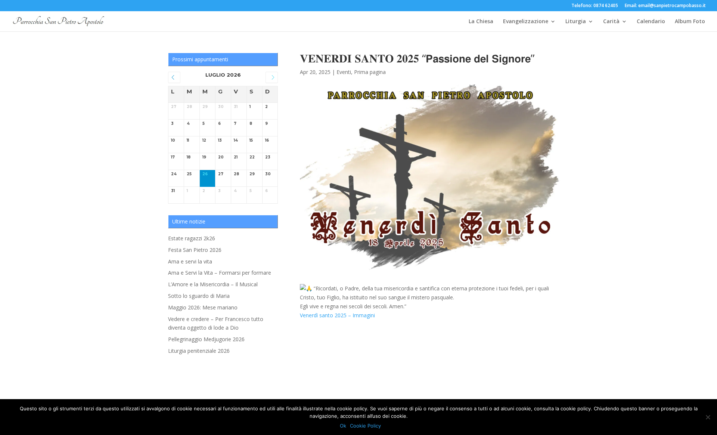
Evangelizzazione (525, 22)
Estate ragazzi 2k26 (191, 238)
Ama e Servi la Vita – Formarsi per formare (219, 272)
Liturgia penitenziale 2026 (199, 350)
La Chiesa (481, 22)
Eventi (343, 71)
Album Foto (690, 22)
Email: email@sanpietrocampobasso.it (665, 6)
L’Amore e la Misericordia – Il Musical (213, 284)
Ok (343, 426)
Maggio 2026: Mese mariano (203, 307)
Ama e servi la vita (190, 261)
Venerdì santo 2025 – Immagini (337, 315)
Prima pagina (370, 71)
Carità (611, 22)
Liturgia (575, 22)
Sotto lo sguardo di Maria (199, 295)
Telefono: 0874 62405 (594, 6)
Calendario (651, 22)
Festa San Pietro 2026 (194, 249)
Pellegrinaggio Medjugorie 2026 (206, 339)
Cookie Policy (365, 426)
